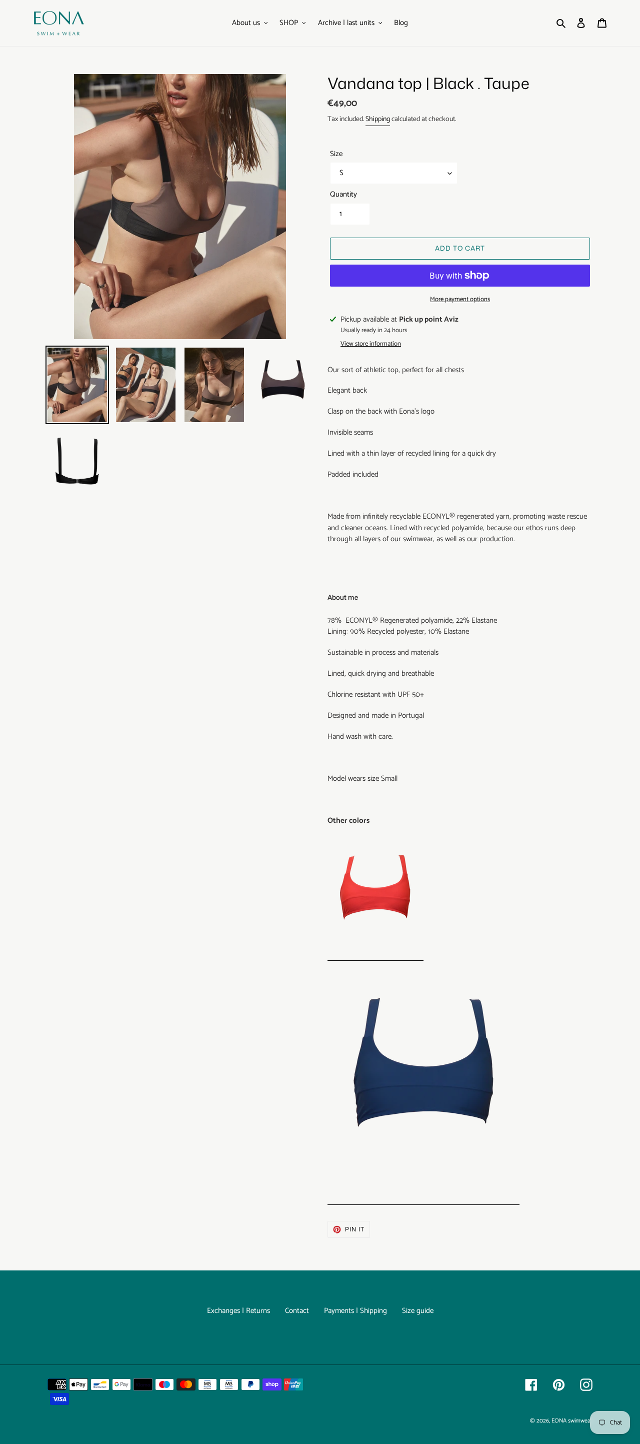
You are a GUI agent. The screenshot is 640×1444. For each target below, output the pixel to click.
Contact (297, 1310)
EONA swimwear (572, 1420)
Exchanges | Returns (238, 1310)
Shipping (378, 119)
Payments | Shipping (355, 1310)
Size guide (418, 1310)
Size (336, 154)
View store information (370, 344)
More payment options (460, 300)
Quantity (343, 195)
